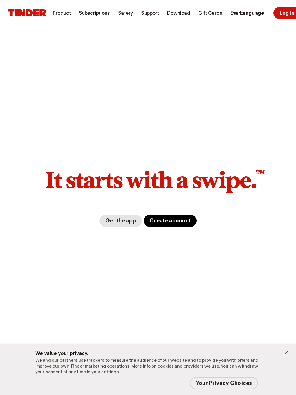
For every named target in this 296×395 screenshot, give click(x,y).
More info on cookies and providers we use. (175, 366)
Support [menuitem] (150, 13)
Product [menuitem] (62, 13)
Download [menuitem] (178, 13)
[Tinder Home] (27, 13)
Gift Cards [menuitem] (210, 13)
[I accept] (286, 352)
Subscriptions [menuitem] (94, 13)
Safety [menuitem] (125, 13)
